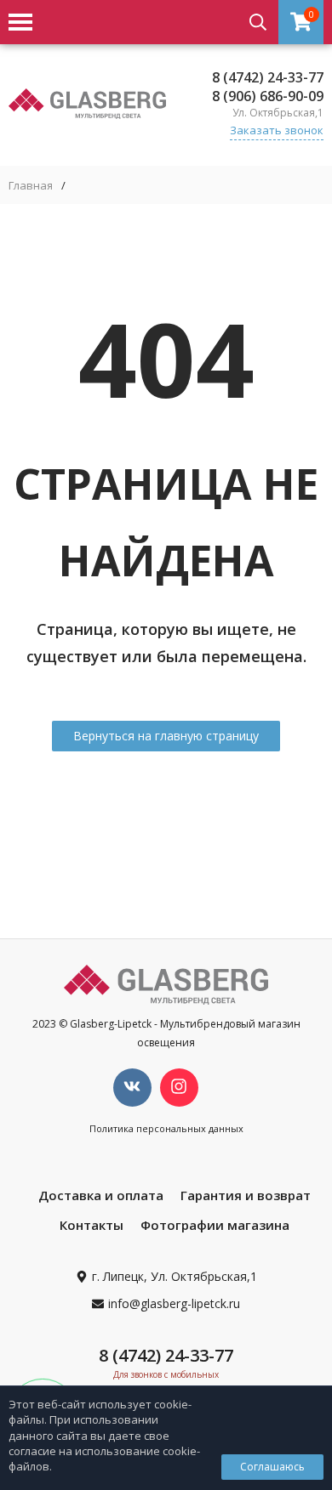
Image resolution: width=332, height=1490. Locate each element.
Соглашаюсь (272, 1466)
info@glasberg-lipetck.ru (174, 1303)
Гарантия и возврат (245, 1195)
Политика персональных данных (166, 1128)
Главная (31, 185)
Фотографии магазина (214, 1224)
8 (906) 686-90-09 (267, 96)
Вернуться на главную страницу (166, 736)
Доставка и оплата (100, 1195)
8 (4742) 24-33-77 (267, 77)
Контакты (91, 1224)
